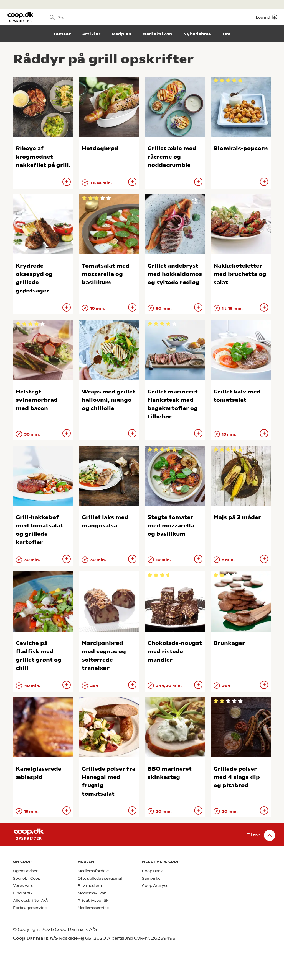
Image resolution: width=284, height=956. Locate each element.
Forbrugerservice (30, 907)
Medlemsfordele (93, 871)
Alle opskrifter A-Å (30, 900)
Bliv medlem (90, 885)
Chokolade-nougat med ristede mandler (175, 651)
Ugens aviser (25, 871)
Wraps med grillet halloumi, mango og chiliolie (108, 399)
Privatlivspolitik (93, 900)
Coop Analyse (155, 885)
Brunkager (229, 643)
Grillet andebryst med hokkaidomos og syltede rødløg (175, 274)
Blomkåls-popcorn (241, 148)
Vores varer (24, 885)
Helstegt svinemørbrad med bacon (37, 399)
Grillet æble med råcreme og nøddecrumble (172, 156)
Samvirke (151, 878)
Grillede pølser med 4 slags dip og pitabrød (237, 777)
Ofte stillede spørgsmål (100, 878)
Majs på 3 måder (237, 517)
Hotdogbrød (100, 148)
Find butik (22, 893)
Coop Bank (152, 871)
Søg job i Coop (26, 878)
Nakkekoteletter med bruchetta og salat (240, 274)
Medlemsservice (93, 907)
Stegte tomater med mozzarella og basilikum (171, 525)
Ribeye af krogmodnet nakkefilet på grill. (43, 156)
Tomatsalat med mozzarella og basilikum (106, 274)
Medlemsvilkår (92, 893)
